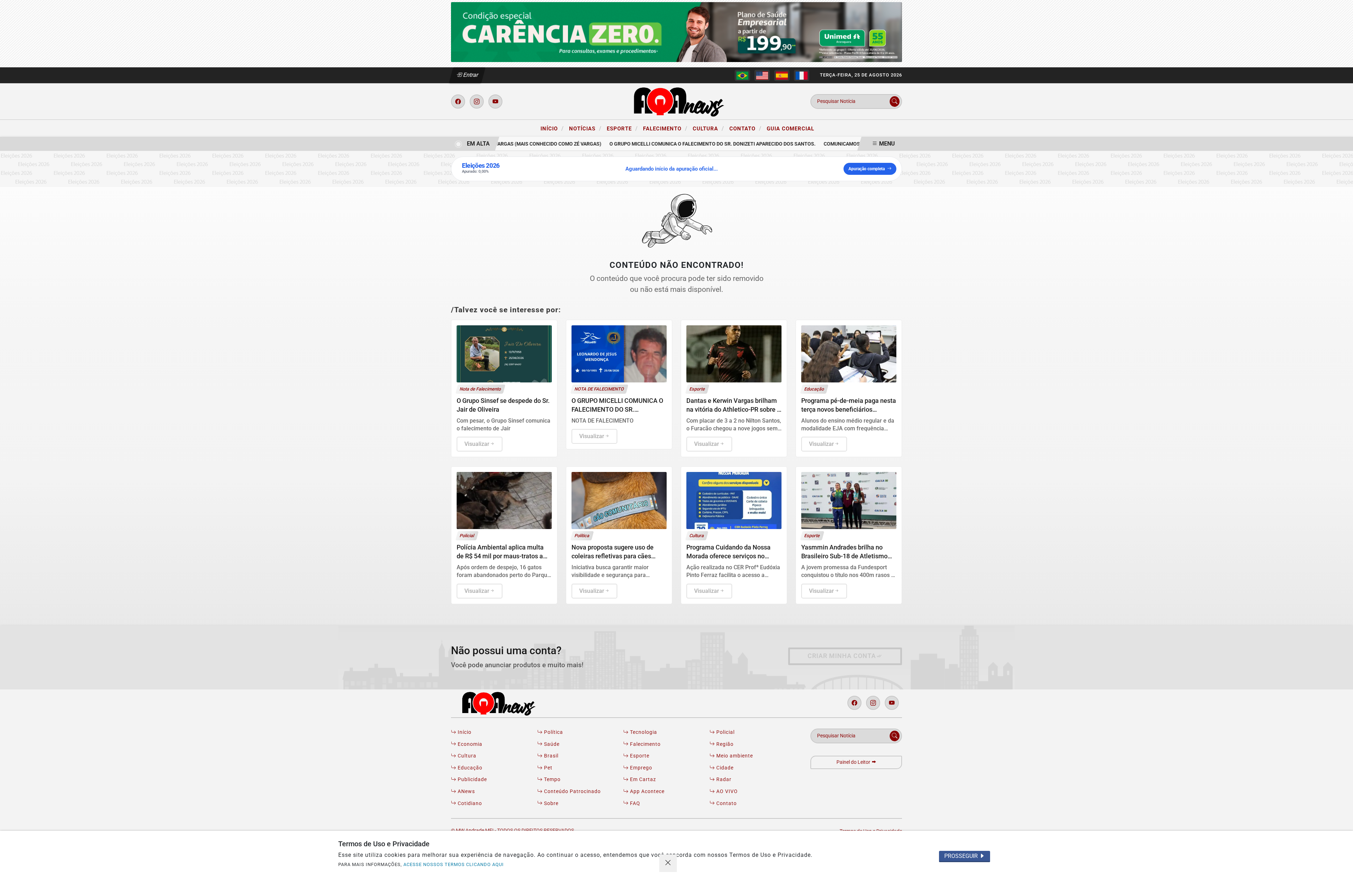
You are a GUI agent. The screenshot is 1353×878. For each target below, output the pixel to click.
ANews (465, 791)
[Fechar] (668, 863)
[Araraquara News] (676, 101)
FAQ (634, 803)
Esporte (622, 128)
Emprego (640, 768)
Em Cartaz (642, 779)
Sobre (550, 803)
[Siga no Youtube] (495, 101)
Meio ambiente (734, 756)
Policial (725, 732)
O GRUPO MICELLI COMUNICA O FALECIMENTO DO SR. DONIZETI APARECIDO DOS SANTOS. (696, 144)
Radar (723, 779)
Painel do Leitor (853, 762)
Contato (745, 128)
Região (724, 744)
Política (553, 732)
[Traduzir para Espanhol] (782, 75)
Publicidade (471, 779)
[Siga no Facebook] (458, 101)
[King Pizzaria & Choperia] (676, 31)
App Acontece (647, 791)
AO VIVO (726, 791)
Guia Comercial (790, 128)
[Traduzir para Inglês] (762, 75)
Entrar (470, 75)
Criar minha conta (842, 655)
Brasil (550, 756)
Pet (547, 768)
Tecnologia (643, 732)
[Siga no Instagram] (477, 101)
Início (552, 128)
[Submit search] (895, 101)
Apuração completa (866, 168)
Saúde (551, 744)
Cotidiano (469, 803)
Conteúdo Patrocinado (572, 791)
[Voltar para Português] (742, 75)
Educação (469, 768)
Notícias (585, 128)
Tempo (552, 779)
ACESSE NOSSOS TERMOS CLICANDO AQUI (453, 864)
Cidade (724, 768)
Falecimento (665, 128)
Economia (469, 744)
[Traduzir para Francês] (801, 75)
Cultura (708, 128)
